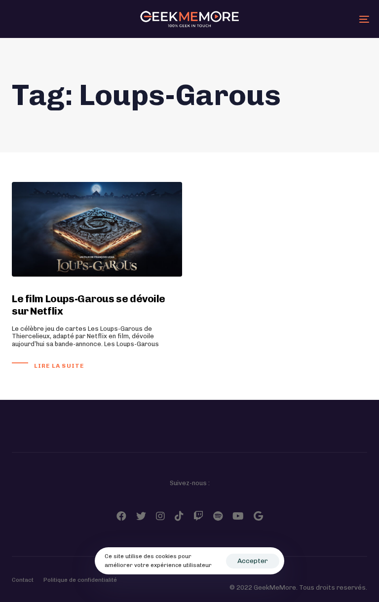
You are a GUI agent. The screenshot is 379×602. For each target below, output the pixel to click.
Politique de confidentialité (80, 579)
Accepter (252, 561)
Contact (23, 579)
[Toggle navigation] (309, 19)
